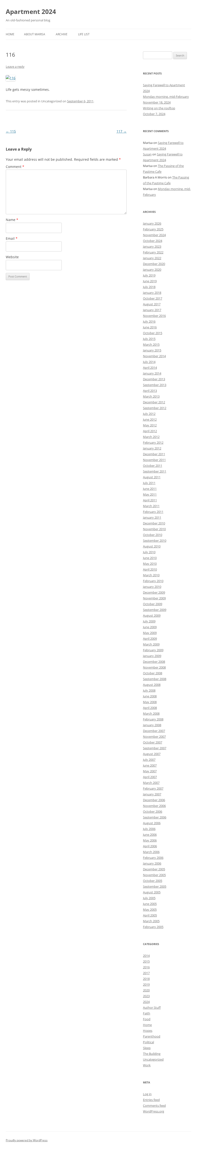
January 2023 (152, 246)
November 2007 (154, 736)
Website (12, 257)
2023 (146, 996)
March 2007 (151, 782)
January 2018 (152, 292)
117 (122, 131)
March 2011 (151, 506)
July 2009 (149, 621)
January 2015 (152, 350)
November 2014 (154, 356)
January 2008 (152, 725)
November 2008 (154, 667)
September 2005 (154, 886)
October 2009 (152, 604)
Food (146, 1019)
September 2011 (154, 471)
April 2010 (150, 569)
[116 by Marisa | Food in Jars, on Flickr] (10, 78)
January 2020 (152, 269)
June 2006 (150, 834)
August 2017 (151, 304)
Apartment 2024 (31, 11)
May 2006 (150, 840)
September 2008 (154, 679)
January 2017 (152, 310)
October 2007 (152, 742)
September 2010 (154, 540)
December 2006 (154, 800)
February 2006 (153, 857)
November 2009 (154, 598)
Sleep (147, 1048)
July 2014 (149, 362)
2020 (146, 990)
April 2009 (150, 638)
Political (148, 1042)
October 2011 (152, 465)
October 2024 (152, 241)
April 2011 (150, 500)
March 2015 (151, 344)
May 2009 (150, 633)
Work (147, 1065)
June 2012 (150, 419)
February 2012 (153, 442)
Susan (147, 154)
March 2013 (151, 396)
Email (12, 238)
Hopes (147, 1030)
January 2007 (152, 794)
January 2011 (152, 517)
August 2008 (151, 684)
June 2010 (150, 558)
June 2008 (150, 696)
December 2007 (154, 731)
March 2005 (151, 921)
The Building (151, 1053)
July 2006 (149, 829)
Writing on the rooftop (159, 108)
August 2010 (151, 546)
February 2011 (153, 512)
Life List (84, 34)
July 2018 (149, 287)
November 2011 (154, 460)
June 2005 (150, 904)
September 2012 (154, 408)
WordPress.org (153, 1111)
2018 (146, 979)
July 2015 (149, 339)
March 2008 (151, 713)
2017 (146, 973)
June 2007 (150, 765)
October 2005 (152, 881)
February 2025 (153, 229)
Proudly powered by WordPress (27, 1140)
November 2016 (154, 315)
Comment (15, 166)
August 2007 (151, 754)
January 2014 (152, 373)
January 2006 (152, 863)
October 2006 (152, 811)
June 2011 (150, 488)
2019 (146, 984)
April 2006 (150, 846)
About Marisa (34, 34)
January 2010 (152, 586)
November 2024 (154, 235)
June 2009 (150, 627)
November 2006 (154, 806)
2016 (146, 967)
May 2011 (150, 494)
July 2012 (149, 414)
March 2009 (151, 644)
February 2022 (153, 252)
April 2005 (150, 915)
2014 (146, 955)
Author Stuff (152, 1007)
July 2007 (149, 759)
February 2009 (153, 650)
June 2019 (150, 281)
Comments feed (154, 1105)
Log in (147, 1094)
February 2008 (153, 719)
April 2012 (150, 431)
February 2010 (153, 581)
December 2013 (154, 379)
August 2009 (151, 615)
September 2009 (154, 610)
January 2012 (152, 448)
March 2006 (151, 852)
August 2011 (151, 477)
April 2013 (150, 390)
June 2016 (150, 327)
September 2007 (154, 748)
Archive (62, 34)
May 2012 (150, 425)
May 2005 (150, 909)
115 (11, 131)
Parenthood (151, 1036)
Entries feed (151, 1100)
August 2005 (151, 892)
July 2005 (149, 898)
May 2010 (150, 563)
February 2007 (153, 788)
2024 (146, 1002)
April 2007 (150, 777)
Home (10, 34)
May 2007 (150, 771)
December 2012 (154, 402)
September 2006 (154, 817)
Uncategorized (153, 1059)
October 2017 (152, 298)
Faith (146, 1013)
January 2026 (152, 223)
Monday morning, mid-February (166, 96)
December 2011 (154, 454)
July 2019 (149, 275)
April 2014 (150, 367)
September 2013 (154, 385)
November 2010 (154, 529)
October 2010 (152, 535)
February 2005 (153, 927)
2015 (146, 961)
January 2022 (152, 258)
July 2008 (149, 690)
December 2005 (154, 869)
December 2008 (154, 661)
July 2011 (149, 483)
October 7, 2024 (154, 114)
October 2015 (152, 333)
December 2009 (154, 592)
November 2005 (154, 875)
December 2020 (154, 264)
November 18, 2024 (157, 102)
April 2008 (150, 708)
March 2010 (151, 575)
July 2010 (149, 552)
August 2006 (151, 823)
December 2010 (154, 523)
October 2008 (152, 673)
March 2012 (151, 437)
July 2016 (149, 321)
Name (12, 219)
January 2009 (152, 656)
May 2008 (150, 702)
